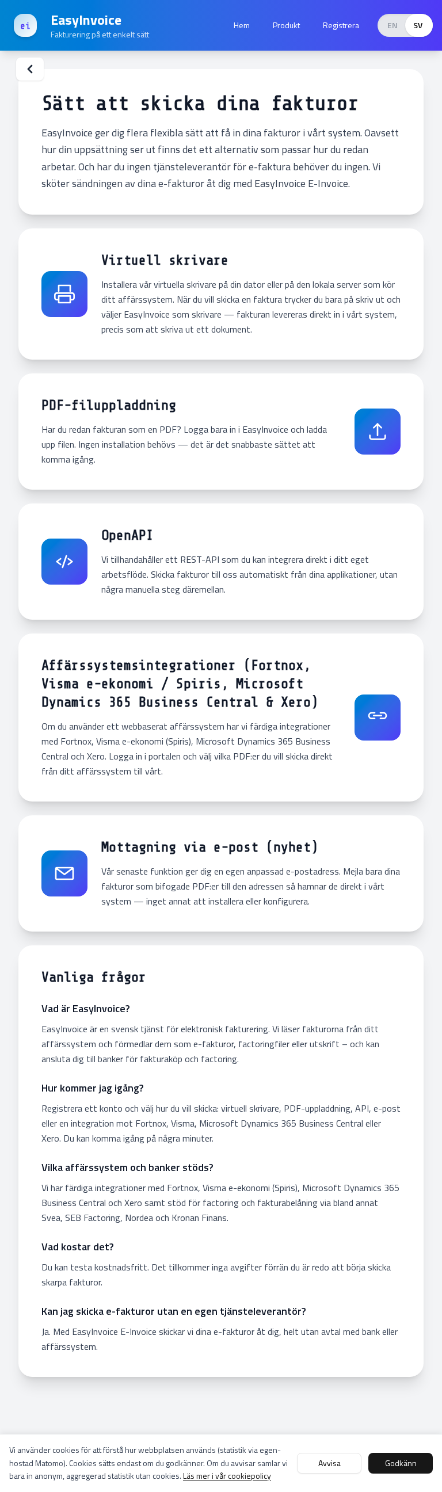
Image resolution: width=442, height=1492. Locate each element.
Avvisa (329, 1463)
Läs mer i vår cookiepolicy (227, 1476)
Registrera (341, 25)
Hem (242, 25)
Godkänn (401, 1463)
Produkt (286, 25)
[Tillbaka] (30, 69)
